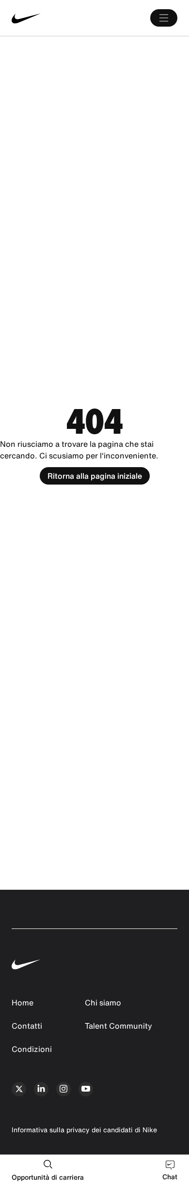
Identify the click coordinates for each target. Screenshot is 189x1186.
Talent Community (118, 1026)
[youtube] (86, 1089)
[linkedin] (41, 1089)
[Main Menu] (163, 18)
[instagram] (63, 1089)
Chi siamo (103, 1002)
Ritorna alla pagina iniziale (94, 476)
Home (22, 1002)
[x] (19, 1089)
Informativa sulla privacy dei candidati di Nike (84, 1130)
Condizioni (32, 1049)
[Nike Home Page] (46, 18)
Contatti (27, 1026)
